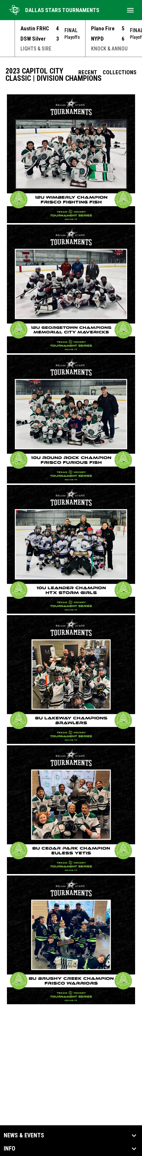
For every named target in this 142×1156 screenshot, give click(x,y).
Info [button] (9, 1149)
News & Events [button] (24, 1135)
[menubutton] (130, 10)
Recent (87, 72)
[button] (71, 158)
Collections (120, 72)
